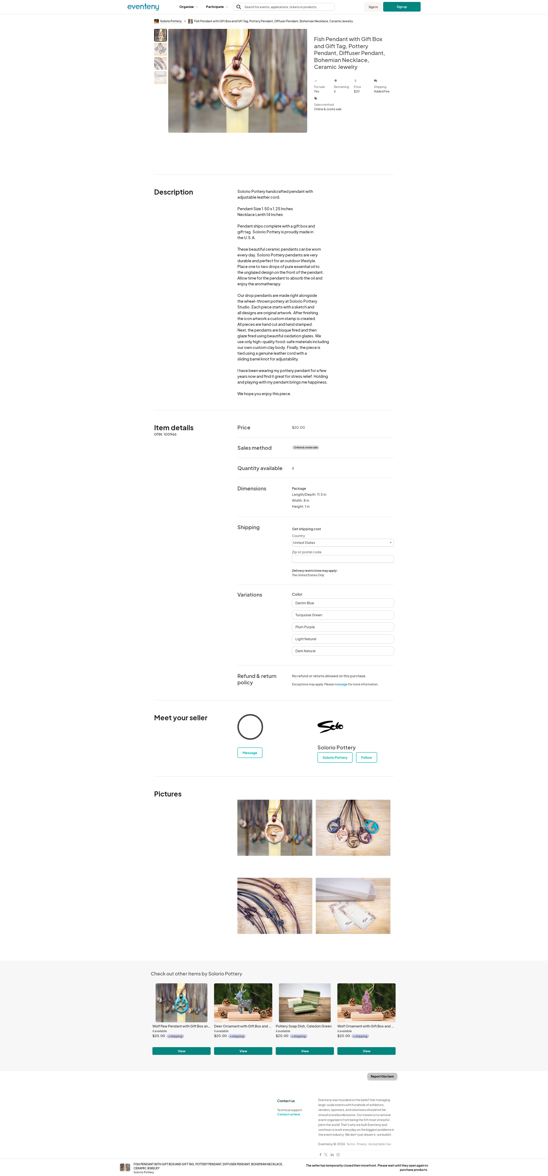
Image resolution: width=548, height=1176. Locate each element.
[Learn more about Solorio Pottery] (330, 727)
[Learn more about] (250, 727)
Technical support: (290, 1112)
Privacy (362, 1144)
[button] (189, 6)
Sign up (402, 7)
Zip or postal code (307, 552)
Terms (351, 1144)
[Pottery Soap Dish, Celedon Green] (305, 1002)
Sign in (373, 7)
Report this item (382, 1076)
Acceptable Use (379, 1144)
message (341, 684)
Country (298, 535)
